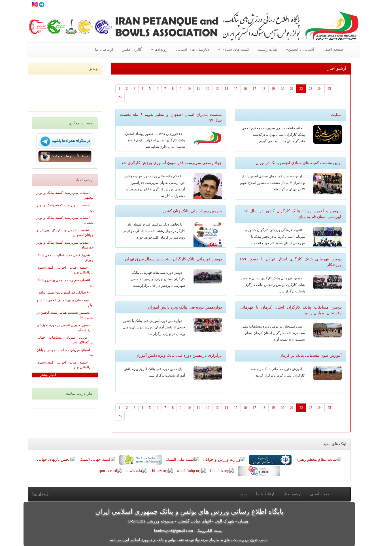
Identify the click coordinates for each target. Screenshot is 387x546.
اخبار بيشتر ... (46, 375)
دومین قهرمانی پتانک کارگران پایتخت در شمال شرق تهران (173, 259)
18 (263, 89)
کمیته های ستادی (234, 49)
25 (329, 89)
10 (189, 89)
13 (217, 89)
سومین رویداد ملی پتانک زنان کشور (192, 211)
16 (245, 89)
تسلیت (336, 114)
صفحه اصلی (333, 49)
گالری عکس (132, 49)
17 (254, 89)
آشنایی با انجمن (301, 49)
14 (226, 89)
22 (301, 89)
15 (235, 89)
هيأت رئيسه (267, 49)
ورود (244, 494)
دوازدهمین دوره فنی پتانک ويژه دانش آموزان (185, 307)
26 (120, 97)
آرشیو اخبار (292, 494)
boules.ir (41, 494)
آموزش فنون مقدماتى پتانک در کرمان (310, 355)
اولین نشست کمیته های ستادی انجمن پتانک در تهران (299, 163)
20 (282, 89)
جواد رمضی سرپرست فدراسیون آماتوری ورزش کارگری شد (171, 163)
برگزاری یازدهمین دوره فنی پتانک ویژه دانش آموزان (178, 355)
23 (310, 89)
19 (273, 89)
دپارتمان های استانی (192, 49)
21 (292, 89)
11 (198, 89)
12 (207, 89)
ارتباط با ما (104, 49)
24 (320, 89)
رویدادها (160, 49)
